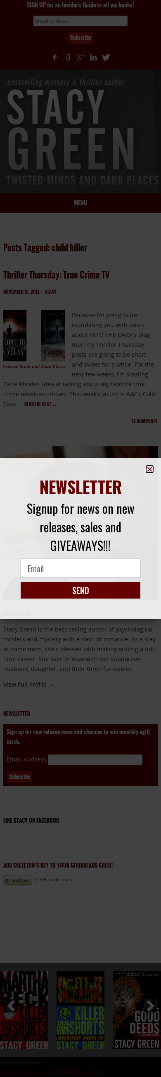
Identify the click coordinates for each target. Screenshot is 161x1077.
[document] (80, 538)
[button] (150, 469)
